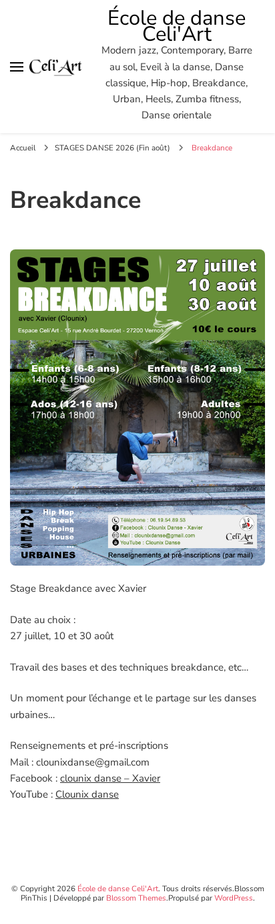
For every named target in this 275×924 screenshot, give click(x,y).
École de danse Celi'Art (176, 26)
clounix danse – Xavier (110, 778)
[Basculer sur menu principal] (16, 67)
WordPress (233, 898)
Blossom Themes (136, 898)
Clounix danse (87, 794)
